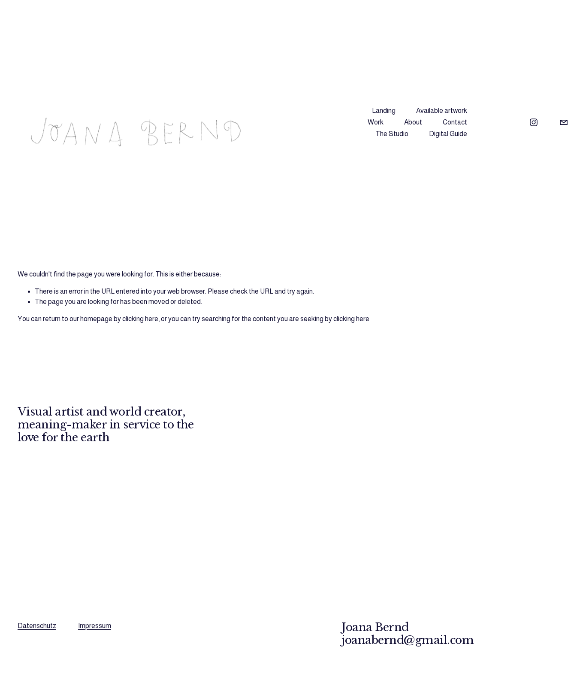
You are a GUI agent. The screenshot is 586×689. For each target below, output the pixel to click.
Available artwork (441, 110)
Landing (384, 110)
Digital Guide (448, 133)
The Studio (391, 133)
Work (376, 122)
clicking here (140, 318)
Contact (455, 122)
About (413, 122)
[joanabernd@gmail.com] (563, 122)
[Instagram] (533, 122)
